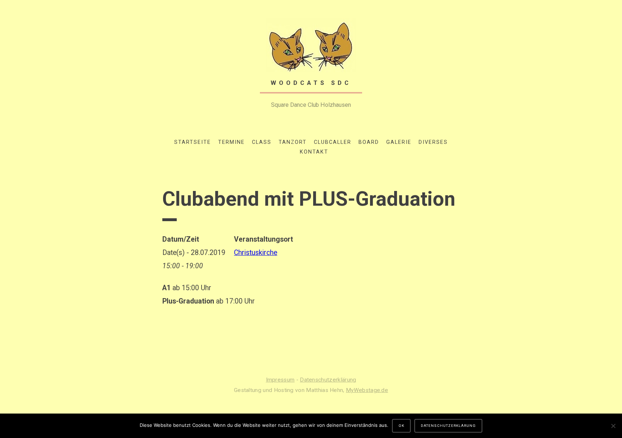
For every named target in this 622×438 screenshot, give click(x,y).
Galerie (398, 142)
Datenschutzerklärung (328, 380)
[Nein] (613, 425)
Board (369, 142)
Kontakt (314, 152)
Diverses (433, 142)
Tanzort (293, 142)
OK (401, 426)
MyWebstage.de (367, 390)
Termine (231, 142)
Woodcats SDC (311, 82)
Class (261, 142)
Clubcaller (332, 142)
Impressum (280, 380)
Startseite (192, 142)
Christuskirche (255, 252)
